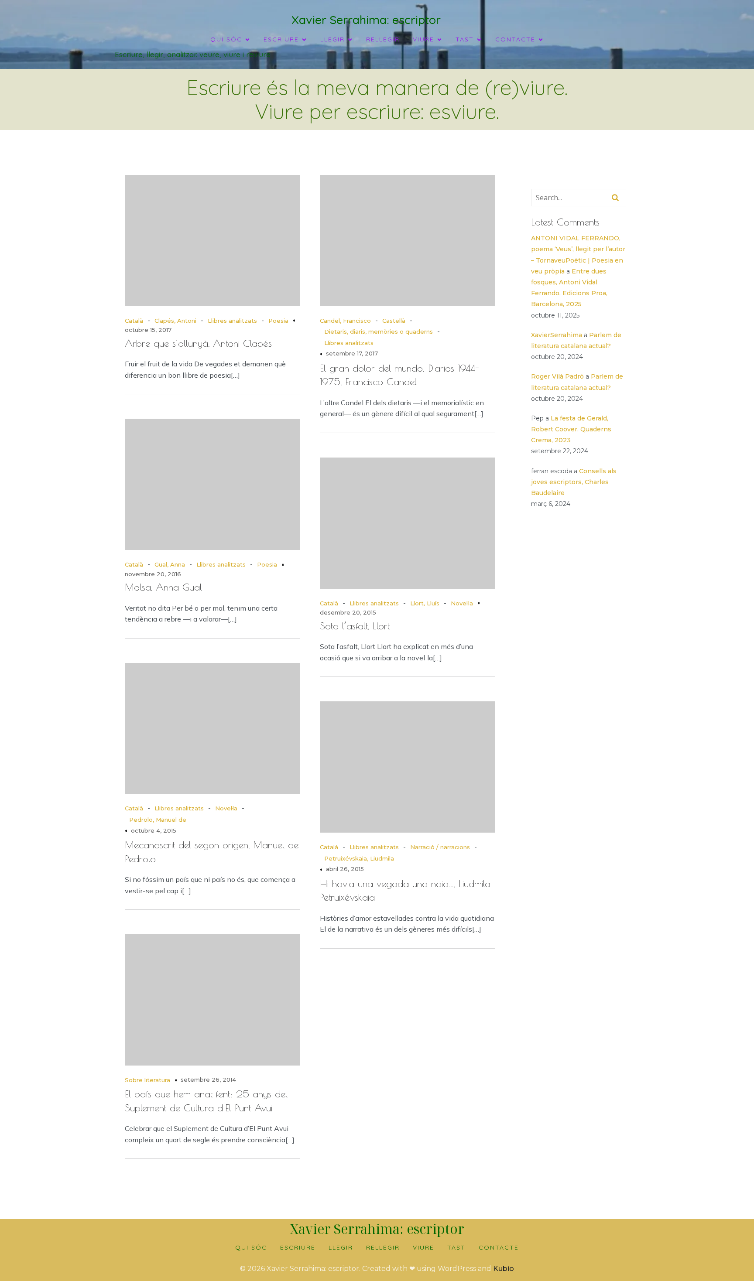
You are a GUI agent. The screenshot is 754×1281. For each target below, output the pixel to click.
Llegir (341, 1247)
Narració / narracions (440, 847)
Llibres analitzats (232, 320)
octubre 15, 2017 (148, 329)
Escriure (297, 1247)
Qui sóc (251, 1247)
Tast (456, 1247)
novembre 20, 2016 (153, 573)
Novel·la (462, 603)
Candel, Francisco (345, 320)
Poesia (278, 320)
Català (134, 320)
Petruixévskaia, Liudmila (359, 858)
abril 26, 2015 (345, 868)
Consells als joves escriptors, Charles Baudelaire (574, 482)
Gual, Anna (169, 564)
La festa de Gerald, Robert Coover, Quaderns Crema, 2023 (571, 429)
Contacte (499, 1247)
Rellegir (383, 39)
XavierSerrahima (556, 335)
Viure (423, 1247)
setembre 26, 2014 (208, 1079)
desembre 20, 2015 (348, 612)
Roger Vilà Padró (557, 376)
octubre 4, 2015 (153, 830)
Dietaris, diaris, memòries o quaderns (378, 331)
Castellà (393, 320)
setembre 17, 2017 (352, 353)
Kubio (503, 1268)
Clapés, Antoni (175, 320)
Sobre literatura (147, 1079)
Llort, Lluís (424, 603)
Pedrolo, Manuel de (157, 819)
